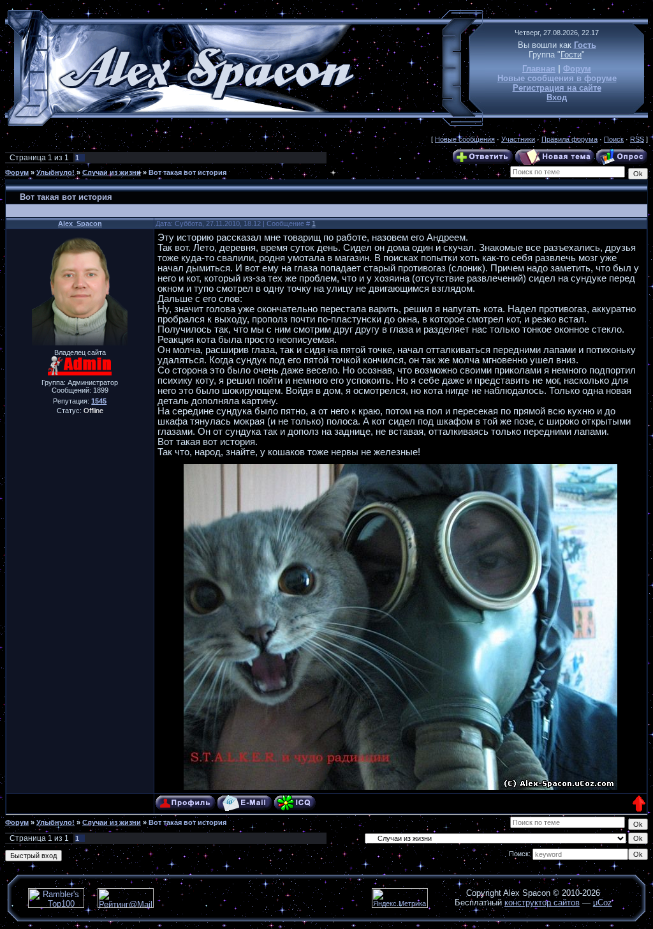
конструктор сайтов (542, 902)
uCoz (602, 902)
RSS (637, 139)
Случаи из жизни (111, 172)
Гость (585, 45)
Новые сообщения (465, 139)
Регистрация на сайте (557, 88)
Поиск (614, 139)
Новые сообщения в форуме (557, 78)
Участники (518, 139)
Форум (577, 68)
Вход (557, 97)
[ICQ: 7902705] (295, 803)
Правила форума (569, 139)
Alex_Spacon (80, 223)
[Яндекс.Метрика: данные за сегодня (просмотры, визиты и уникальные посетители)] (400, 898)
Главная (538, 68)
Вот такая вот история (187, 172)
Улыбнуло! (55, 172)
